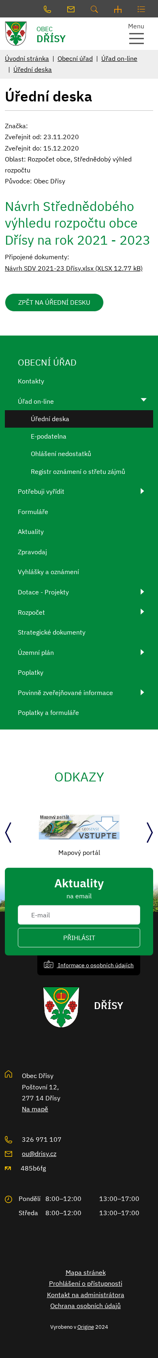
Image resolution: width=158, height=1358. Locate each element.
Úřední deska (32, 69)
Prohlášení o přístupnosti (85, 1283)
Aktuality (31, 531)
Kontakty (31, 381)
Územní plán (36, 652)
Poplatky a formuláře (48, 712)
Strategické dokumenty (51, 632)
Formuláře (33, 512)
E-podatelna (48, 436)
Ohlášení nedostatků (61, 454)
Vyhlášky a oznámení (48, 572)
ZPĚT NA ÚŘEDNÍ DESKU (54, 302)
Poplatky (30, 672)
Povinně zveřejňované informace (65, 693)
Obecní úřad (75, 58)
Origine (85, 1326)
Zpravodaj (32, 552)
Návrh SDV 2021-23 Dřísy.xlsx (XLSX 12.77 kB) (74, 268)
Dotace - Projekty (43, 592)
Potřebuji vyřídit (41, 491)
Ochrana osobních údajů (85, 1306)
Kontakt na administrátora (85, 1295)
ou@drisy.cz (39, 1153)
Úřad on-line (119, 58)
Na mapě (35, 1109)
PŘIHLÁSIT (79, 938)
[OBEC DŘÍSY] (20, 33)
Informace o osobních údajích (95, 965)
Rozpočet (31, 612)
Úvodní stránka (27, 58)
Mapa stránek (86, 1272)
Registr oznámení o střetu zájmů (78, 471)
